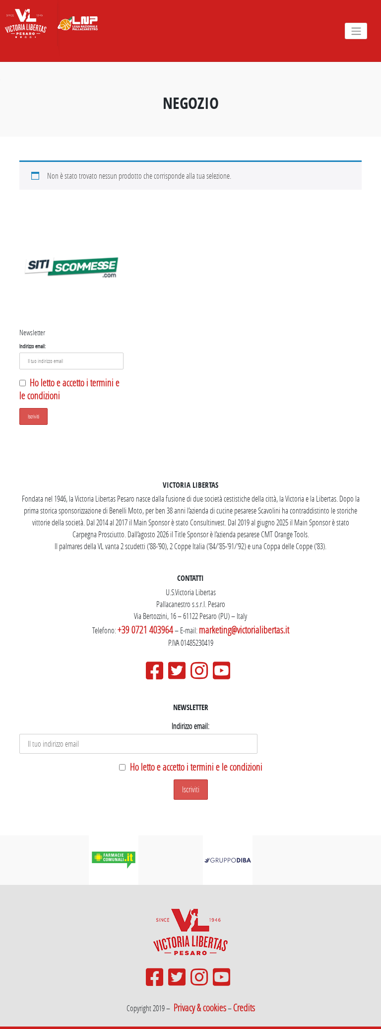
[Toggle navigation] (356, 31)
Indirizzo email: (32, 346)
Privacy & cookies (200, 1007)
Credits (244, 1007)
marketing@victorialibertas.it (244, 629)
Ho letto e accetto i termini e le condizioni (196, 766)
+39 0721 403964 (145, 629)
